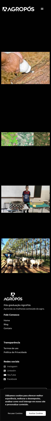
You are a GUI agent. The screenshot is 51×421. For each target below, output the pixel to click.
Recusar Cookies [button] (15, 413)
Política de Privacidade (15, 352)
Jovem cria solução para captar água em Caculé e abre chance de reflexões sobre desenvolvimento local (25, 172)
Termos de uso (11, 348)
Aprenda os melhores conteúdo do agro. (24, 309)
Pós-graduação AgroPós (17, 305)
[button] (42, 9)
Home (7, 320)
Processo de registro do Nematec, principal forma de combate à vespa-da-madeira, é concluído (25, 38)
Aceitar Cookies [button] (36, 413)
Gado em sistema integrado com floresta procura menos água (24, 229)
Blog (6, 324)
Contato (8, 328)
